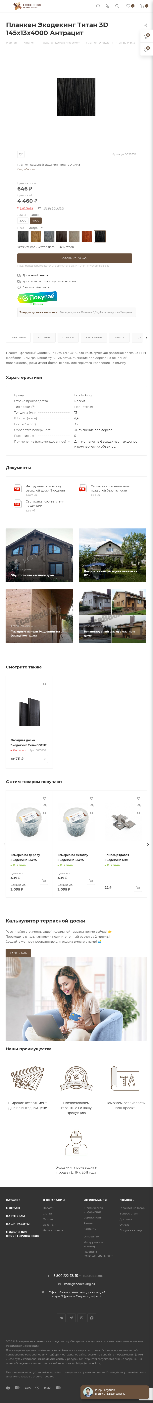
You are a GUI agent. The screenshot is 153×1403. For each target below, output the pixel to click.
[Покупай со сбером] (37, 298)
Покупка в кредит (132, 1230)
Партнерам (15, 1215)
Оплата (119, 337)
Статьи (47, 1213)
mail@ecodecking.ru (79, 1284)
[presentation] (5, 844)
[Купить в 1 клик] (44, 805)
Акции (88, 1223)
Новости (48, 1207)
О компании (54, 1199)
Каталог (13, 1199)
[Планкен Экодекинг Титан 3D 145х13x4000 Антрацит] (76, 97)
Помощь (127, 1199)
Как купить (94, 337)
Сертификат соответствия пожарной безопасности (110, 488)
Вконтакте (61, 1318)
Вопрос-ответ (129, 1213)
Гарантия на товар (132, 1207)
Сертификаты (93, 1217)
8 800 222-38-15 (65, 1275)
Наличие (44, 337)
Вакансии (49, 1224)
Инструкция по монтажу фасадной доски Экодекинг (46, 488)
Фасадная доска (70, 312)
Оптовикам (91, 1236)
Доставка (126, 1219)
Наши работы (18, 1223)
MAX (91, 1318)
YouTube (81, 1318)
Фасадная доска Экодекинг (116, 312)
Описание (18, 337)
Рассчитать (18, 953)
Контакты (90, 1228)
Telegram (71, 1318)
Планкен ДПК (89, 312)
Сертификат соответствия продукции (45, 503)
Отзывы (68, 337)
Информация (95, 1199)
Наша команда (53, 1230)
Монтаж (13, 1207)
